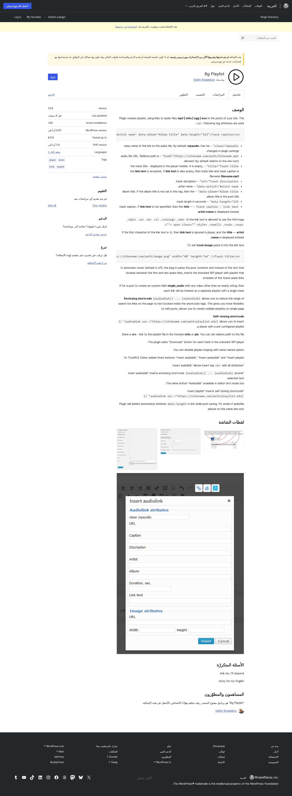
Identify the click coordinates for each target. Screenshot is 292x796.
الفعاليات (113, 751)
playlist (60, 166)
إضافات (221, 756)
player (52, 160)
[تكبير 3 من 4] (152, 432)
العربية (243, 777)
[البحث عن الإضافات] (242, 38)
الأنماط (221, 762)
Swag (112, 762)
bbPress (59, 756)
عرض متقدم (100, 176)
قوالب (222, 751)
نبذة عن (274, 746)
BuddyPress (57, 762)
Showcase (219, 746)
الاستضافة (273, 756)
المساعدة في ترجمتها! (126, 26)
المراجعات (218, 94)
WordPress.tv (162, 762)
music (61, 160)
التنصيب (200, 94)
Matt (60, 751)
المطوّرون (166, 756)
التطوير (184, 94)
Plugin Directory (269, 17)
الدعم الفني (165, 751)
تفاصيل (236, 94)
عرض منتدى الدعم (96, 234)
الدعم (51, 94)
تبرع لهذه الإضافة (97, 263)
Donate (111, 756)
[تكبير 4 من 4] (239, 477)
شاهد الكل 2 (54, 152)
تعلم (169, 746)
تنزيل (52, 76)
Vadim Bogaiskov (204, 79)
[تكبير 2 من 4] (196, 432)
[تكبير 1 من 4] (239, 432)
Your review (99, 205)
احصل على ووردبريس (17, 5)
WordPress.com (53, 746)
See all (52, 205)
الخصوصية (273, 762)
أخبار (276, 751)
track (51, 166)
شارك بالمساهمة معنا (106, 746)
